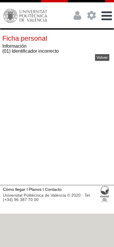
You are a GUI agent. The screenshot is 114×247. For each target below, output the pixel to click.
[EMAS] (105, 201)
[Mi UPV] (77, 22)
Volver (102, 57)
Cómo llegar (14, 189)
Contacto (53, 189)
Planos (35, 189)
